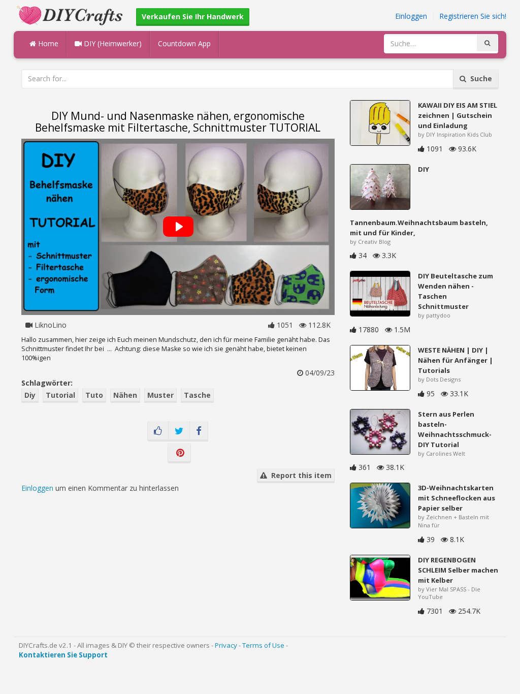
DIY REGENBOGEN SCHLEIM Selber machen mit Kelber (458, 570)
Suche (479, 78)
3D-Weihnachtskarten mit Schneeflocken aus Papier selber (456, 498)
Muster (160, 395)
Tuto (94, 395)
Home (47, 43)
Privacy (226, 645)
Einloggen (411, 16)
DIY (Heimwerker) (112, 43)
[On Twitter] (179, 431)
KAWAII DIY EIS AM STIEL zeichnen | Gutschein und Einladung (457, 115)
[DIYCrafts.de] (71, 14)
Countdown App (184, 43)
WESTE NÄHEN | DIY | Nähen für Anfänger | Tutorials (455, 360)
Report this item (299, 475)
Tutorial (60, 395)
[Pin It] (179, 453)
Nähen (125, 395)
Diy (30, 395)
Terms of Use (263, 645)
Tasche (197, 395)
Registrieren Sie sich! (472, 16)
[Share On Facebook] (198, 431)
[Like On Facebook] (158, 431)
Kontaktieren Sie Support (63, 654)
